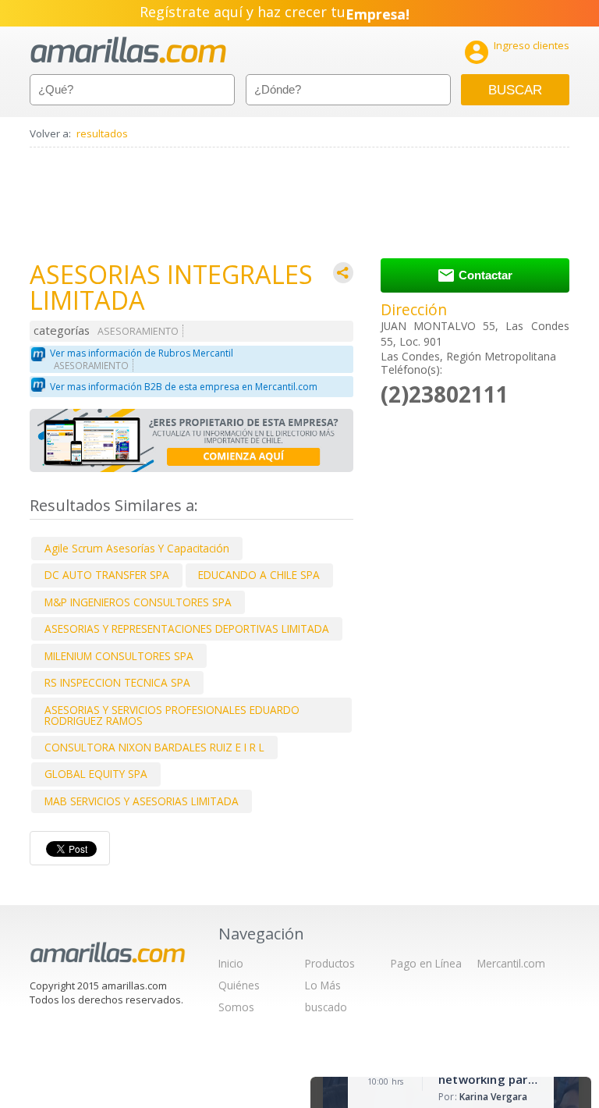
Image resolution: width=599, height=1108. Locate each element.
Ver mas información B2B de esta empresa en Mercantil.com (183, 386)
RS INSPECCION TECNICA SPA (117, 682)
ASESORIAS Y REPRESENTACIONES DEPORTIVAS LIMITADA (186, 628)
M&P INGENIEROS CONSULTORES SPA (138, 602)
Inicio (230, 963)
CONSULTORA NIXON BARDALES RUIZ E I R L (154, 747)
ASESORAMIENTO (138, 331)
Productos (330, 963)
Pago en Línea (426, 963)
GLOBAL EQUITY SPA (95, 773)
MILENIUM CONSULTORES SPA (118, 655)
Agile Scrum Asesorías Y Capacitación (136, 548)
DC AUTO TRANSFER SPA (106, 574)
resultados (102, 133)
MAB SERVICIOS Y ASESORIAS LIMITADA (141, 801)
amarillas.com (128, 50)
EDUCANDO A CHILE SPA (259, 574)
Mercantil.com (511, 963)
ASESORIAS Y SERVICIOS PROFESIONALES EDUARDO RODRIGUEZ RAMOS (172, 715)
